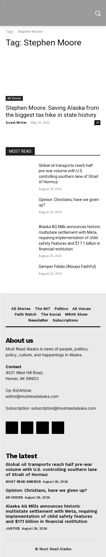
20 (97, 122)
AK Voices (14, 98)
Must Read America (23, 482)
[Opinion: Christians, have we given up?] (20, 207)
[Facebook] (12, 427)
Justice (13, 528)
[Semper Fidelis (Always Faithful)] (20, 274)
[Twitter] (42, 427)
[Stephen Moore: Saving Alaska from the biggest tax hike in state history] (53, 77)
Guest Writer (16, 122)
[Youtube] (58, 427)
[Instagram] (27, 427)
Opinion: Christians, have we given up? (46, 490)
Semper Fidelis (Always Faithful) (67, 266)
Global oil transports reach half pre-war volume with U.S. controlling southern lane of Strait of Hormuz (51, 469)
